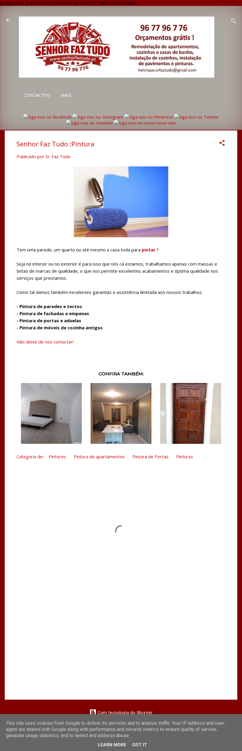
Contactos (37, 95)
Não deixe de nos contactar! (45, 342)
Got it (139, 744)
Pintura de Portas (151, 456)
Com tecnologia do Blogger (125, 712)
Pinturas (184, 456)
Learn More (112, 744)
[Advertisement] (121, 644)
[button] (221, 143)
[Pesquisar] (233, 22)
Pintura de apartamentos (99, 456)
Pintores (57, 456)
